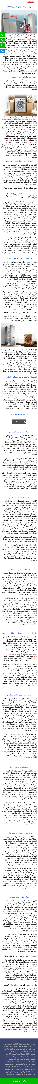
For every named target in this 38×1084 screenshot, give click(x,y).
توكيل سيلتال (26, 1031)
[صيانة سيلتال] (30, 2)
